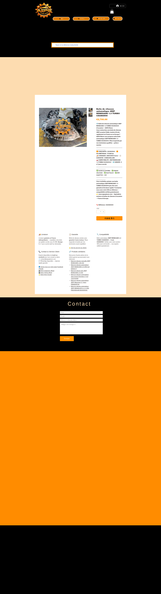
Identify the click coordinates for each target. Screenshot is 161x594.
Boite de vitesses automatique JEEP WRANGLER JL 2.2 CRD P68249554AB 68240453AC (80, 288)
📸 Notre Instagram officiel (46, 270)
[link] (112, 11)
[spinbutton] (100, 211)
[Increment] (103, 211)
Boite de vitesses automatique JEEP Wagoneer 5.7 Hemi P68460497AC (80, 282)
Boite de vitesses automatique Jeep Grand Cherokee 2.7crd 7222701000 (80, 276)
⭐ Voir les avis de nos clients (77, 248)
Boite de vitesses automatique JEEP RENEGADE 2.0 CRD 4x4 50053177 (80, 267)
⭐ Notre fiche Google (45, 274)
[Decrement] (98, 211)
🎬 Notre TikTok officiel (45, 272)
